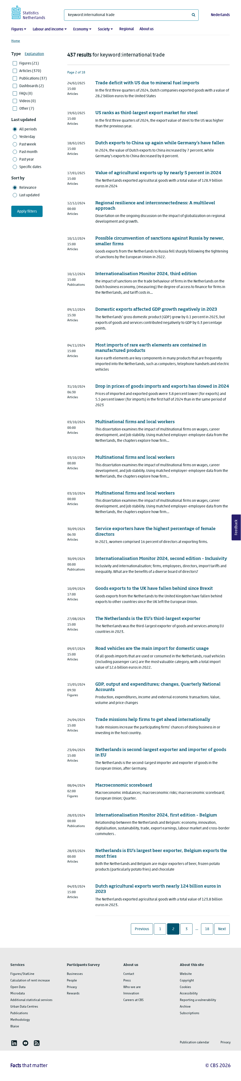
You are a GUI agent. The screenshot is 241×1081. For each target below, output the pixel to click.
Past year (26, 159)
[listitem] (14, 1043)
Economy (80, 29)
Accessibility (189, 993)
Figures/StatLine (22, 974)
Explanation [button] (34, 54)
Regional (126, 29)
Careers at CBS (133, 1000)
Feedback (236, 527)
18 (209, 929)
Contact (128, 974)
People (72, 980)
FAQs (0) (25, 94)
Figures (17, 29)
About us (146, 29)
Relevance (27, 188)
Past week (27, 144)
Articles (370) (30, 71)
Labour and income (48, 29)
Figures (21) (29, 63)
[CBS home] (33, 11)
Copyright (187, 980)
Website (186, 974)
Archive (185, 1006)
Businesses (75, 974)
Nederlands (220, 15)
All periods (28, 129)
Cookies (185, 987)
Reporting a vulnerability (198, 1000)
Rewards (73, 993)
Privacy (72, 987)
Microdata (17, 993)
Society (104, 29)
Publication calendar (194, 1042)
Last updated (29, 195)
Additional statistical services (31, 1000)
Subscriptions (189, 1013)
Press (127, 980)
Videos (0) (27, 101)
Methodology (20, 1019)
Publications (19, 1013)
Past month (28, 152)
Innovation (131, 993)
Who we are (132, 987)
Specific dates (30, 167)
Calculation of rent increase (30, 980)
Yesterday (27, 137)
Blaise (14, 1026)
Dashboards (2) (31, 86)
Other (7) (26, 109)
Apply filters (27, 211)
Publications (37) (33, 78)
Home (15, 41)
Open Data (17, 987)
